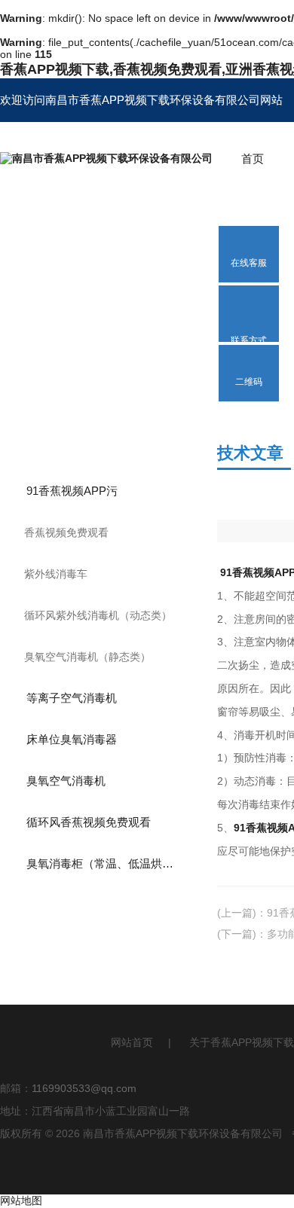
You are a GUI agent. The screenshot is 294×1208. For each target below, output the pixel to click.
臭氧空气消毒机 (66, 780)
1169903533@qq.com (84, 1088)
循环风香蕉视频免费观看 (88, 822)
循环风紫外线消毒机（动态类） (98, 615)
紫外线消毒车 (55, 574)
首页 (252, 158)
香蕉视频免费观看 (66, 532)
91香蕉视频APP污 (72, 490)
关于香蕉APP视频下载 (241, 1042)
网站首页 (132, 1042)
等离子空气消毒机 (71, 697)
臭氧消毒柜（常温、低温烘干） (105, 863)
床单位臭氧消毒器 (71, 739)
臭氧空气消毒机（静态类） (87, 657)
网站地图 (21, 1200)
